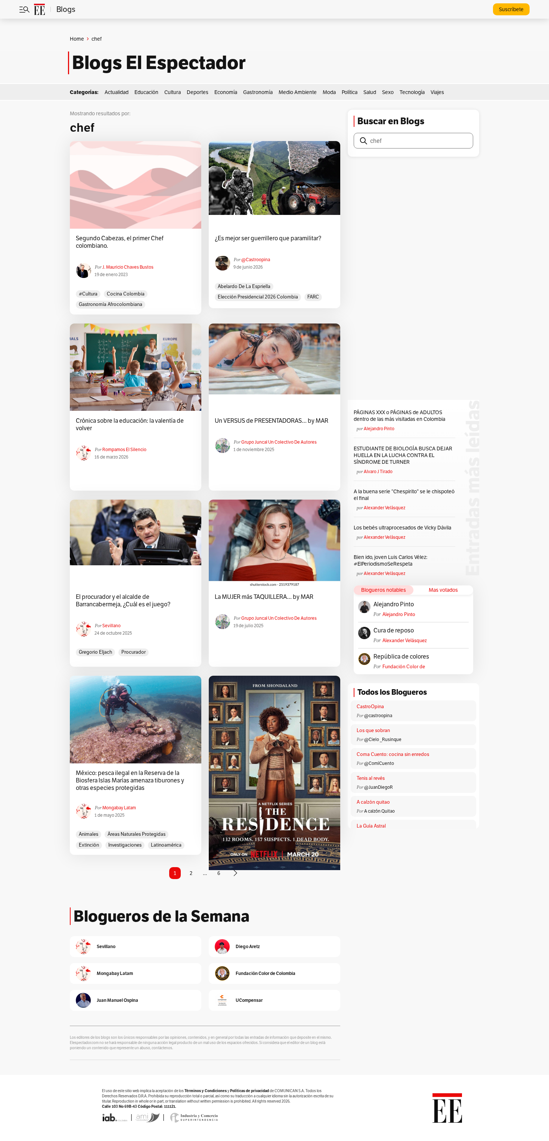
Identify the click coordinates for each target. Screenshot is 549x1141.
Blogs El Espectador (159, 62)
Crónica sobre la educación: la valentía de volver (130, 424)
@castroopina (255, 259)
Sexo (388, 92)
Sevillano (111, 625)
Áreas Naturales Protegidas (136, 834)
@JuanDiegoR (378, 787)
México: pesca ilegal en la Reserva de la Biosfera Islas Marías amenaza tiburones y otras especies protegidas (130, 780)
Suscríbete (511, 9)
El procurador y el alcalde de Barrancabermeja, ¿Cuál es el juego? (123, 600)
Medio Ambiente (298, 92)
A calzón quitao (373, 802)
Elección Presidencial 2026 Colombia (258, 297)
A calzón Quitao (379, 811)
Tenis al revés (371, 778)
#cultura (88, 294)
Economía (225, 92)
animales (88, 834)
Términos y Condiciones (205, 1090)
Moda (329, 92)
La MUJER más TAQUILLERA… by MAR (264, 597)
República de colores (401, 656)
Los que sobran (373, 730)
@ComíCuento (379, 763)
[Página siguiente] (235, 873)
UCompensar (249, 1000)
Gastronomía (258, 92)
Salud (369, 92)
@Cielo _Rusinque (382, 739)
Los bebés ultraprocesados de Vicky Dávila (403, 527)
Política (349, 92)
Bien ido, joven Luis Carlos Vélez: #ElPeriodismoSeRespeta (390, 560)
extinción (89, 845)
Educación (146, 92)
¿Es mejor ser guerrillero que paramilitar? (268, 238)
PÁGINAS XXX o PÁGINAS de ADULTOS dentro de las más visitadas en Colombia (399, 415)
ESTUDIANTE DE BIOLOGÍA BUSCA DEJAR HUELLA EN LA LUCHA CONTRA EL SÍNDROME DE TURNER (403, 455)
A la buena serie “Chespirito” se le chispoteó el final (404, 494)
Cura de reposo (393, 630)
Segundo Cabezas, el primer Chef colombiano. (120, 242)
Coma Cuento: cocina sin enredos (393, 754)
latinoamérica (166, 845)
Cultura (172, 92)
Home (77, 38)
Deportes (197, 92)
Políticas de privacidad (249, 1090)
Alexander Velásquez (384, 507)
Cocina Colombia (126, 294)
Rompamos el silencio (124, 449)
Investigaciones (125, 845)
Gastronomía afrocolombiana (110, 304)
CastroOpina (370, 706)
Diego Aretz (248, 946)
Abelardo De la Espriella (244, 286)
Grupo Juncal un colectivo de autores (279, 442)
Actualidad (116, 92)
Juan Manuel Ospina (117, 1000)
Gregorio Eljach (95, 652)
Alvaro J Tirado (378, 471)
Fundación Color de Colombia (403, 666)
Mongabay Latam (119, 807)
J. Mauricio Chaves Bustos (127, 267)
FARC (313, 297)
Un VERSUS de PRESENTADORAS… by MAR (271, 421)
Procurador (133, 652)
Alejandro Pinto (379, 428)
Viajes (437, 92)
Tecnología (412, 92)
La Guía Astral (371, 826)
